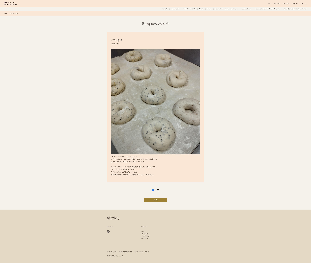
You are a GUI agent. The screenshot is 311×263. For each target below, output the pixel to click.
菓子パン (201, 9)
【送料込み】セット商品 (274, 9)
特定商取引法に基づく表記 (125, 252)
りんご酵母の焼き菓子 (260, 9)
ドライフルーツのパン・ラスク (231, 9)
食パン (194, 9)
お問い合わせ (295, 3)
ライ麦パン (165, 9)
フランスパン (186, 9)
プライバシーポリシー (112, 252)
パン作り (116, 40)
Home (269, 3)
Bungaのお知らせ (286, 3)
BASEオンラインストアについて (141, 252)
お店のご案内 (276, 3)
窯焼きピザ (218, 9)
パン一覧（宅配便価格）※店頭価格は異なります (295, 9)
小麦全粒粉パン (175, 9)
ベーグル (209, 9)
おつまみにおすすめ (246, 9)
